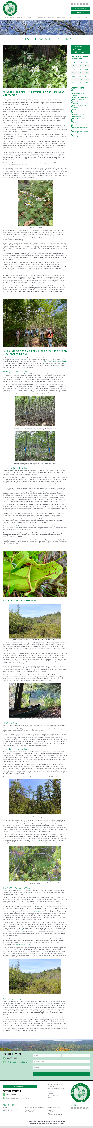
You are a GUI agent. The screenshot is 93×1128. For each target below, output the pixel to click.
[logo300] (10, 2)
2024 (73, 83)
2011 (86, 66)
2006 (73, 62)
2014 (86, 69)
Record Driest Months (78, 118)
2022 (80, 79)
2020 (86, 76)
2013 (80, 69)
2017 (86, 73)
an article (47, 1003)
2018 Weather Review (78, 114)
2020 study (37, 912)
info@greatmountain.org (17, 1062)
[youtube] (81, 4)
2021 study (20, 930)
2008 (86, 62)
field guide (37, 840)
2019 (80, 76)
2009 (73, 66)
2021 (73, 79)
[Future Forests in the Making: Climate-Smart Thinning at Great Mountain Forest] (35, 323)
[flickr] (87, 4)
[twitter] (75, 4)
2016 (80, 73)
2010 (80, 66)
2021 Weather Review (78, 99)
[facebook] (72, 4)
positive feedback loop (22, 944)
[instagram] (78, 4)
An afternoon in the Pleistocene (20, 600)
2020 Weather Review (78, 110)
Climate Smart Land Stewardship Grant (55, 362)
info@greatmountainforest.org (17, 1098)
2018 (73, 76)
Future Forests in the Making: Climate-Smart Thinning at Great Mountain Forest (35, 352)
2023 (86, 79)
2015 (73, 73)
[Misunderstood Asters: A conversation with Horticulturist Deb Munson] (35, 66)
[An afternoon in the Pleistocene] (35, 574)
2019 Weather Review (78, 112)
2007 (80, 62)
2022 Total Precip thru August (80, 97)
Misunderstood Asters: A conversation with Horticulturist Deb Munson (34, 93)
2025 (80, 83)
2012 (73, 69)
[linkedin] (84, 4)
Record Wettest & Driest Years (81, 125)
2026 (86, 83)
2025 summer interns (24, 526)
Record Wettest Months (79, 116)
